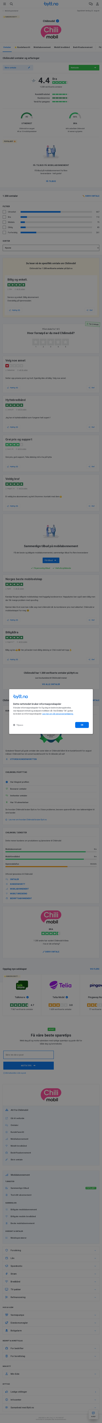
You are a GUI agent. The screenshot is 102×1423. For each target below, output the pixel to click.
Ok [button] (82, 725)
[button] (18, 725)
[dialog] (51, 711)
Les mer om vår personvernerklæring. (57, 714)
